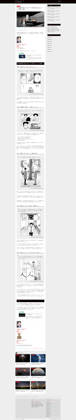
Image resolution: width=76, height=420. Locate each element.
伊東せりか (18, 345)
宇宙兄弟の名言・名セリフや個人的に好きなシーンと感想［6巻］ (54, 20)
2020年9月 (50, 37)
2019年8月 (50, 43)
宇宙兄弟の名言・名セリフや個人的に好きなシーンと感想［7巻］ (54, 14)
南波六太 (21, 345)
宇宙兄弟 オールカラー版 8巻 (21, 44)
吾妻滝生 (59, 29)
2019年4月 (50, 51)
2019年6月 (50, 47)
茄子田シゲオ (30, 345)
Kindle (18, 330)
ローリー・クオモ (49, 28)
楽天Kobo (18, 46)
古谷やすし (56, 29)
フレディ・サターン (50, 27)
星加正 (27, 345)
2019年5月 (50, 49)
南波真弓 (24, 345)
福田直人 (58, 30)
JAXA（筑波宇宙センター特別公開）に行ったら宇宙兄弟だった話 (54, 17)
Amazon (18, 341)
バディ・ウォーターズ (54, 26)
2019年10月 (50, 41)
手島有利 (49, 30)
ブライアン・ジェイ (55, 27)
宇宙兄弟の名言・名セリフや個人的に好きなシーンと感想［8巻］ (54, 11)
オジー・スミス (49, 26)
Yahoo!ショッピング (20, 47)
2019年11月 (50, 39)
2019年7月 (50, 45)
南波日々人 (49, 29)
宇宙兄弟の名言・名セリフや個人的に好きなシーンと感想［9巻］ (54, 8)
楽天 (17, 342)
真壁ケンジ (55, 30)
